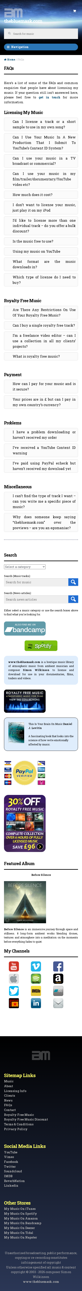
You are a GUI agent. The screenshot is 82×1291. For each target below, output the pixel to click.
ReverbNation (14, 1181)
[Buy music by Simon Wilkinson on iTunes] (19, 979)
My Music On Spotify (20, 1214)
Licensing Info (15, 1091)
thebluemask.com (23, 21)
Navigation (20, 47)
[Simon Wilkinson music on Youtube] (19, 966)
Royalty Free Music (19, 1115)
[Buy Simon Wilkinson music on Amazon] (63, 979)
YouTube (10, 1152)
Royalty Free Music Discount (26, 1119)
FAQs (8, 1105)
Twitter (10, 1167)
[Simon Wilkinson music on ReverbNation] (19, 1003)
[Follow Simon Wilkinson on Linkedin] (41, 1003)
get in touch (49, 97)
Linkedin (11, 1186)
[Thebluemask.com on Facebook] (63, 966)
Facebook (11, 1162)
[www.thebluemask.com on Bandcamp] (63, 991)
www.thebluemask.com (41, 1282)
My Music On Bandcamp (22, 1223)
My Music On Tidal (18, 1233)
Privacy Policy (16, 1129)
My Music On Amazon (21, 1218)
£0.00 (74, 11)
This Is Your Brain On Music (45, 724)
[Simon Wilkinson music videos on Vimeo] (41, 966)
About (8, 1086)
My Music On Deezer (19, 1228)
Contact (10, 1110)
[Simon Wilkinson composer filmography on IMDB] (41, 991)
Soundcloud (13, 1171)
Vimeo (9, 1157)
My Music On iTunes (20, 1209)
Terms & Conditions (18, 1124)
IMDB (8, 1176)
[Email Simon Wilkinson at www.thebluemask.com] (63, 1003)
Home (11, 59)
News (8, 1100)
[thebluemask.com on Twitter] (19, 991)
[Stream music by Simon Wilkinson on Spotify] (41, 979)
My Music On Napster (20, 1237)
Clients (9, 1096)
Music (8, 1081)
